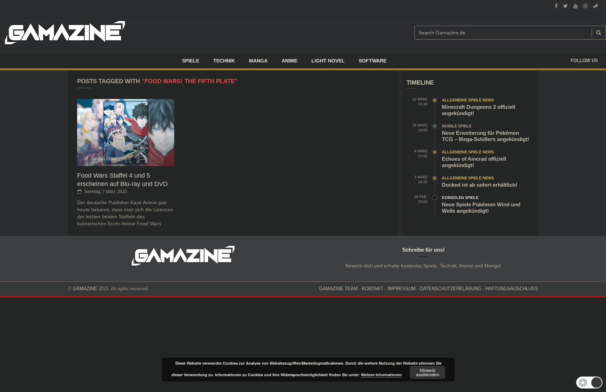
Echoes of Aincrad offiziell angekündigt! (474, 162)
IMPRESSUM (402, 288)
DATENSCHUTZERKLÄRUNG (450, 288)
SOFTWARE (372, 61)
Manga (258, 61)
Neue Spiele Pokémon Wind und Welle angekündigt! (481, 207)
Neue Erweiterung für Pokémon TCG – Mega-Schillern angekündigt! (485, 136)
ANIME (289, 61)
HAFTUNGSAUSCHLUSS (511, 288)
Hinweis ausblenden (427, 372)
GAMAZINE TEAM (338, 288)
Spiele (190, 61)
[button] (589, 382)
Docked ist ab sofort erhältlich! (479, 185)
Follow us (584, 60)
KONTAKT (372, 288)
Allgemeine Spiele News (468, 100)
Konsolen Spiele (460, 197)
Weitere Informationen (381, 374)
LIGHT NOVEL (328, 61)
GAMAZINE (85, 288)
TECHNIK (224, 61)
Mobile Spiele (456, 126)
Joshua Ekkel (104, 158)
